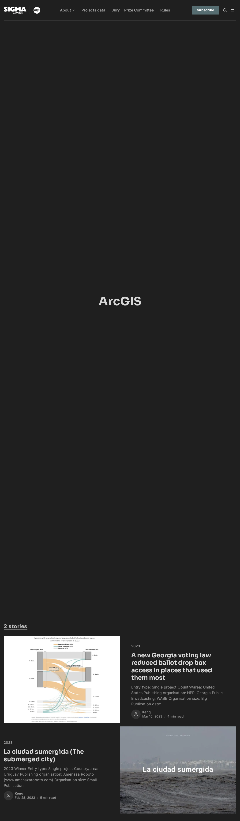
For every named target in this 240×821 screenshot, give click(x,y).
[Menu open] (232, 10)
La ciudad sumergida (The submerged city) (44, 755)
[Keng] (136, 714)
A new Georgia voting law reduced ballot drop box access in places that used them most (171, 666)
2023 (135, 646)
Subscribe (205, 10)
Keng (146, 712)
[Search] (225, 10)
